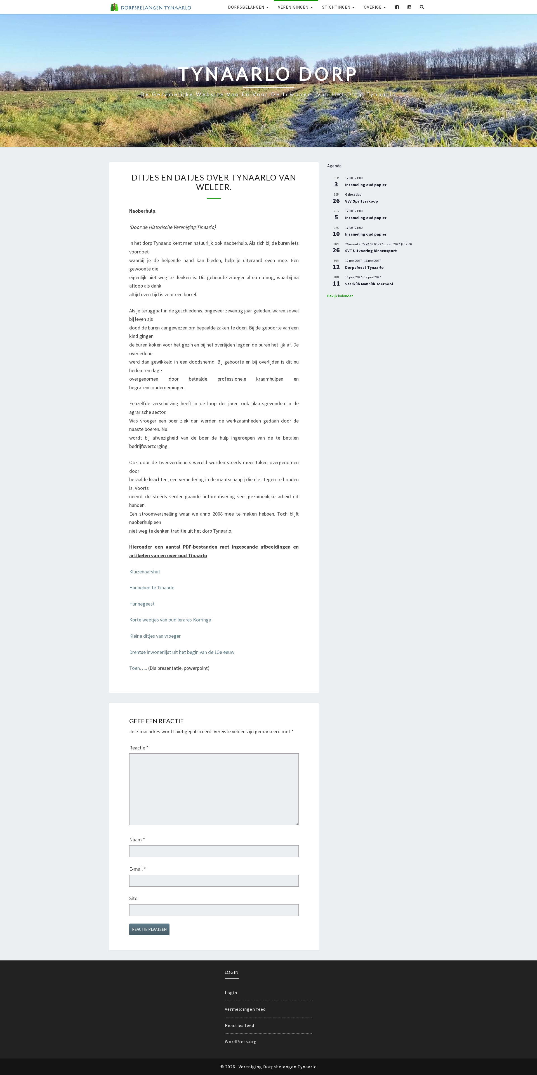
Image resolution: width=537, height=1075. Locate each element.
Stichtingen (336, 7)
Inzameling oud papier (366, 184)
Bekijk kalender (340, 295)
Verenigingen (293, 7)
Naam (137, 839)
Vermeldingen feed (245, 1009)
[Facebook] (397, 7)
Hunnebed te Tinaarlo (152, 587)
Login (231, 992)
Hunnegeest (142, 604)
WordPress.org (241, 1041)
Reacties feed (239, 1025)
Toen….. (138, 668)
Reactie (139, 747)
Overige (372, 7)
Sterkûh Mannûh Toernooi (369, 283)
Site (133, 898)
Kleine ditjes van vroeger (155, 636)
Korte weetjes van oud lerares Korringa (170, 619)
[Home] (150, 7)
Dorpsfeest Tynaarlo (364, 267)
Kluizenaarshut (144, 571)
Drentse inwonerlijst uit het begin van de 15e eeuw (181, 652)
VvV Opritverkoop (361, 201)
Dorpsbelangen (246, 7)
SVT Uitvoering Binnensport (371, 250)
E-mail (137, 869)
